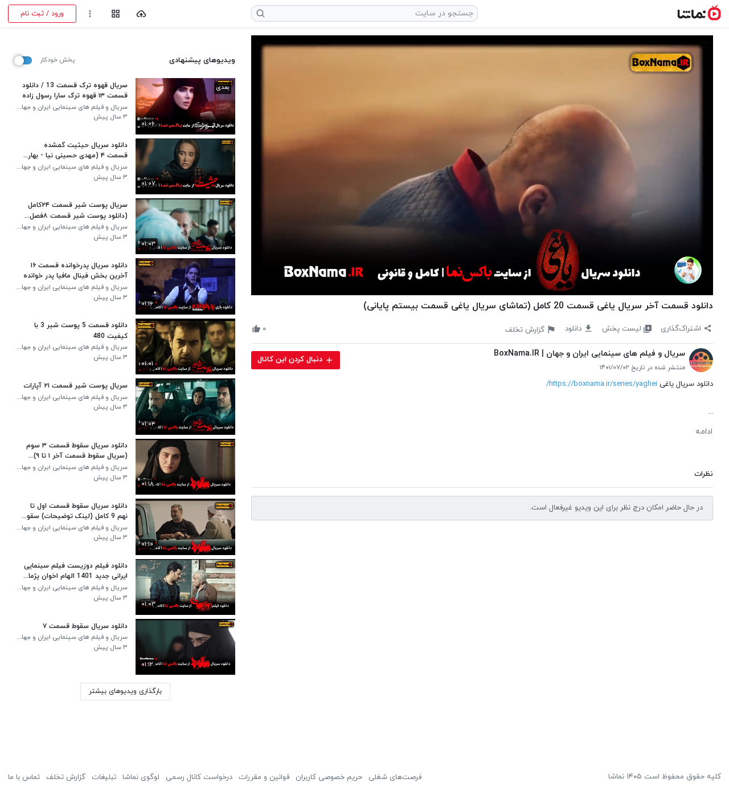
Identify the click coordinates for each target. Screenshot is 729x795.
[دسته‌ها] (115, 14)
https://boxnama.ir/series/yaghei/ (601, 384)
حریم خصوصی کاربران (329, 777)
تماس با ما (24, 777)
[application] (482, 165)
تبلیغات (104, 777)
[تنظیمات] (90, 14)
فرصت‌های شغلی (394, 777)
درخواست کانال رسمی (199, 777)
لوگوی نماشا (140, 777)
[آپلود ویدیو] (141, 14)
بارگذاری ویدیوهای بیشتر (125, 691)
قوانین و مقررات (264, 777)
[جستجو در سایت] (261, 13)
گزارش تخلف (65, 777)
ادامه (703, 432)
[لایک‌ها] (275, 329)
